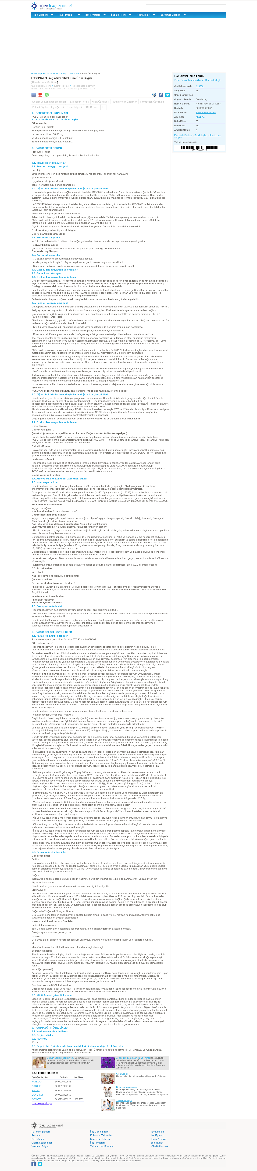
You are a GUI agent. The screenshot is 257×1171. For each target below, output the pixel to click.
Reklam (35, 1135)
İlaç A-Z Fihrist (159, 1139)
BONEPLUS (38, 1095)
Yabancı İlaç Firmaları (102, 1146)
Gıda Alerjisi (122, 1074)
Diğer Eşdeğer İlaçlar (42, 1103)
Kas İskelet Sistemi (41, 85)
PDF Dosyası (92, 107)
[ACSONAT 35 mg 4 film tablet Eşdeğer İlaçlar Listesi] (56, 1073)
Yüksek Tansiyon (124, 1100)
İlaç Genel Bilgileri (100, 1131)
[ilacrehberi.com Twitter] (40, 1165)
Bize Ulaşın (37, 1139)
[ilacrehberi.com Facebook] (33, 1165)
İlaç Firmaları (97, 1142)
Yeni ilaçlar (157, 1142)
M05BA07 (200, 117)
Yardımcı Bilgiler (40, 1146)
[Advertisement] (128, 44)
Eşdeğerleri (57, 107)
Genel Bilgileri (74, 107)
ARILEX (36, 1090)
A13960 (200, 86)
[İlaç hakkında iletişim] (154, 96)
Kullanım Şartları (40, 1131)
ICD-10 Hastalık (159, 1146)
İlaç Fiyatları (157, 1135)
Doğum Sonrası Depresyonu (60, 1058)
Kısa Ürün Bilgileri (100, 1139)
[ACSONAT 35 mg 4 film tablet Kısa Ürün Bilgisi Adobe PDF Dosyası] (40, 96)
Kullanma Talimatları (101, 1135)
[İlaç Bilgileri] (203, 76)
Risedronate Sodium (206, 112)
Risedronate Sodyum (83, 85)
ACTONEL (37, 1086)
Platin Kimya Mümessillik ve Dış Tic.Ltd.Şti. (197, 80)
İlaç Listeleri (157, 1131)
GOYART (36, 1099)
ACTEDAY (37, 1082)
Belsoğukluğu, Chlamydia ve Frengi (133, 1058)
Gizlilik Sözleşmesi (41, 1142)
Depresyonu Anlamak (126, 1087)
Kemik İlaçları (61, 85)
